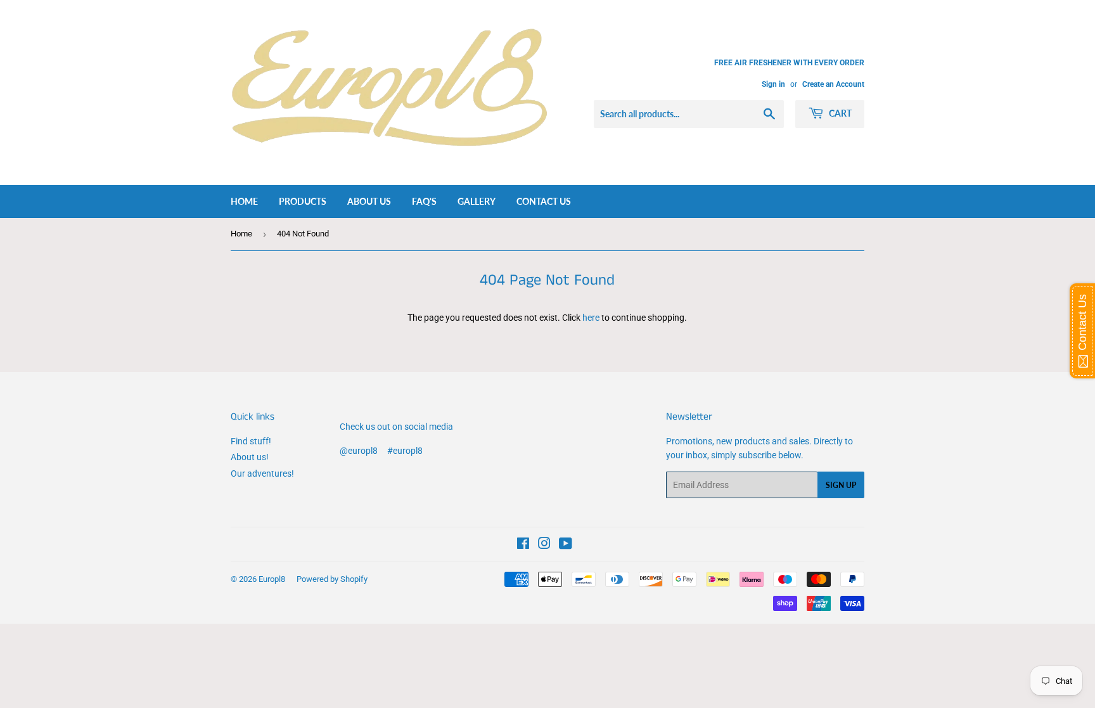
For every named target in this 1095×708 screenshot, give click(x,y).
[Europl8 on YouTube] (565, 545)
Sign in (773, 84)
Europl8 (272, 579)
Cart (839, 113)
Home (244, 201)
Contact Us (543, 201)
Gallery (477, 201)
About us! (250, 457)
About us (369, 201)
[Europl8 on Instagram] (544, 545)
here (590, 317)
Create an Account (833, 84)
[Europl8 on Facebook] (523, 545)
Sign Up (841, 485)
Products (302, 201)
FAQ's (424, 201)
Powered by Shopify (332, 579)
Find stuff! (251, 441)
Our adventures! (262, 473)
